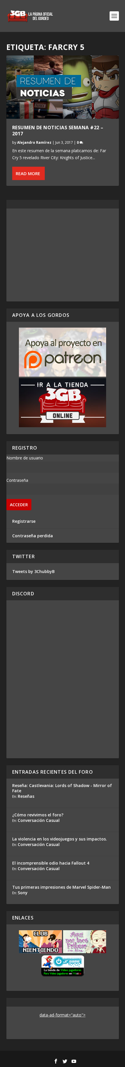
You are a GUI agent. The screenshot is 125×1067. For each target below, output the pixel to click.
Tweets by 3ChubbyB (33, 571)
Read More (28, 173)
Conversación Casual (39, 820)
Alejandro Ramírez (34, 142)
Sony (23, 892)
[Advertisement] (62, 255)
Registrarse (23, 521)
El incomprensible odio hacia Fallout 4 (50, 863)
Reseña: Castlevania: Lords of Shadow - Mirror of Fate (62, 788)
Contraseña (17, 480)
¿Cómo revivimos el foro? (37, 815)
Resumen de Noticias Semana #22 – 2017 (57, 130)
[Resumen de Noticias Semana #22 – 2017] (62, 87)
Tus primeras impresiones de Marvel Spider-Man (61, 887)
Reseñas (26, 796)
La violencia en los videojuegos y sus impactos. (59, 839)
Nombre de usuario (24, 458)
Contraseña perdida (32, 535)
